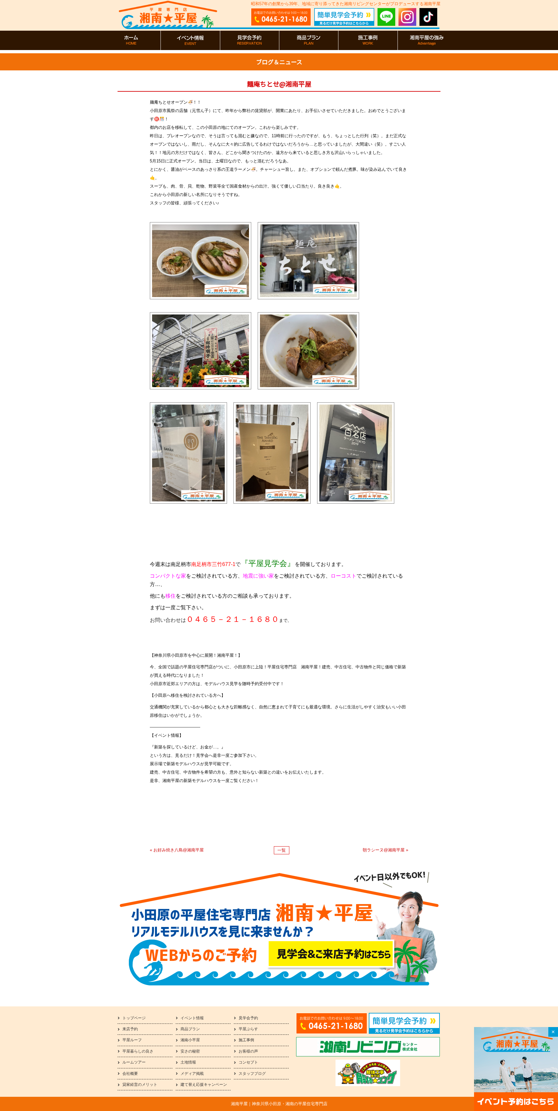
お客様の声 (248, 1051)
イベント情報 (192, 1018)
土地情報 (188, 1062)
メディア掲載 (192, 1073)
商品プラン (190, 1029)
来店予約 (130, 1029)
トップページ (134, 1018)
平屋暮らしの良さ (137, 1051)
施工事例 (246, 1040)
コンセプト (248, 1062)
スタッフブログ (252, 1073)
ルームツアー (134, 1062)
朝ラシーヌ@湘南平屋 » (385, 850)
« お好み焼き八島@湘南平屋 (177, 850)
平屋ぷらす (248, 1029)
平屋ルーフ (132, 1040)
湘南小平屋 (190, 1040)
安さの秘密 (190, 1051)
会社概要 (130, 1073)
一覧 (281, 850)
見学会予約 (248, 1018)
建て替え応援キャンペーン (204, 1084)
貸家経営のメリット (139, 1084)
